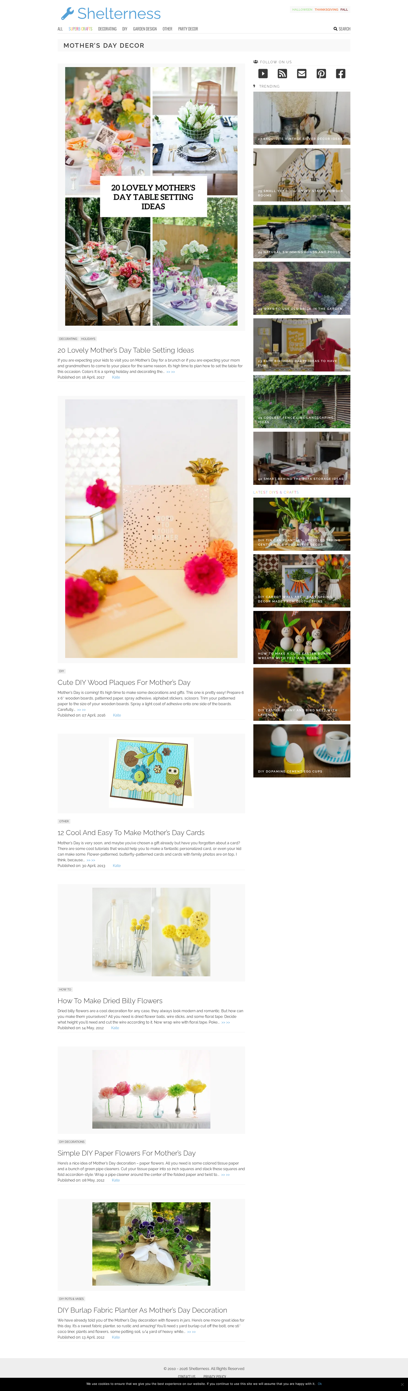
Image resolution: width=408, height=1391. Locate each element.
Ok (320, 1384)
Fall (344, 9)
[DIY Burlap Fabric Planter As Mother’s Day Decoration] (151, 1284)
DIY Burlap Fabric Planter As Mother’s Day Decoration (142, 1310)
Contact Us (186, 1377)
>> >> (170, 371)
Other (167, 29)
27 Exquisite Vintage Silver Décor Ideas (300, 139)
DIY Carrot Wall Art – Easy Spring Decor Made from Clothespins (295, 599)
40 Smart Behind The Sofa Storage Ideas (301, 479)
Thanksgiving (326, 9)
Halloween (302, 9)
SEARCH (344, 29)
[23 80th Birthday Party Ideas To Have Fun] (301, 344)
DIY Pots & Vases (71, 1299)
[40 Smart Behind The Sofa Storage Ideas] (301, 458)
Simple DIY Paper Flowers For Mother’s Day (127, 1153)
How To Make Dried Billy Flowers (110, 1001)
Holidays (88, 339)
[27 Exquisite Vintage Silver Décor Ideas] (301, 118)
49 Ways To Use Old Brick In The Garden (300, 309)
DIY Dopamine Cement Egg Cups (290, 771)
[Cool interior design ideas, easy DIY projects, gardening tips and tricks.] (111, 23)
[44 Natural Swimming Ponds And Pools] (301, 231)
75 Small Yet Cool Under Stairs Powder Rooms (300, 193)
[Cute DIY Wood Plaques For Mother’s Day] (151, 656)
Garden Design (145, 29)
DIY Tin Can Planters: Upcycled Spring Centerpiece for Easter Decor (299, 542)
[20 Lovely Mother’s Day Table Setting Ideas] (151, 324)
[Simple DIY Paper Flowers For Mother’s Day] (151, 1127)
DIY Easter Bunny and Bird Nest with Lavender (298, 712)
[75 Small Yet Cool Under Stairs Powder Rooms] (301, 174)
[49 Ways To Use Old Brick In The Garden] (301, 288)
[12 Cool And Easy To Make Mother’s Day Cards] (151, 807)
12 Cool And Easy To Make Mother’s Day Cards (131, 832)
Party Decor (188, 29)
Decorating (107, 29)
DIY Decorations (71, 1142)
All (60, 29)
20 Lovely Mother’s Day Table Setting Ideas (126, 350)
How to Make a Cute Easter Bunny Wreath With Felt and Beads (295, 656)
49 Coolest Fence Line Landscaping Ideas (296, 420)
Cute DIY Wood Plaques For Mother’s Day (124, 682)
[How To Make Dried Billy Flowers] (151, 975)
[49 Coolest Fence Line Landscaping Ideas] (301, 401)
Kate (116, 377)
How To (65, 989)
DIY (124, 29)
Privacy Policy (215, 1377)
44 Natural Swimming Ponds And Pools (299, 252)
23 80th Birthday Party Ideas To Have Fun (297, 363)
